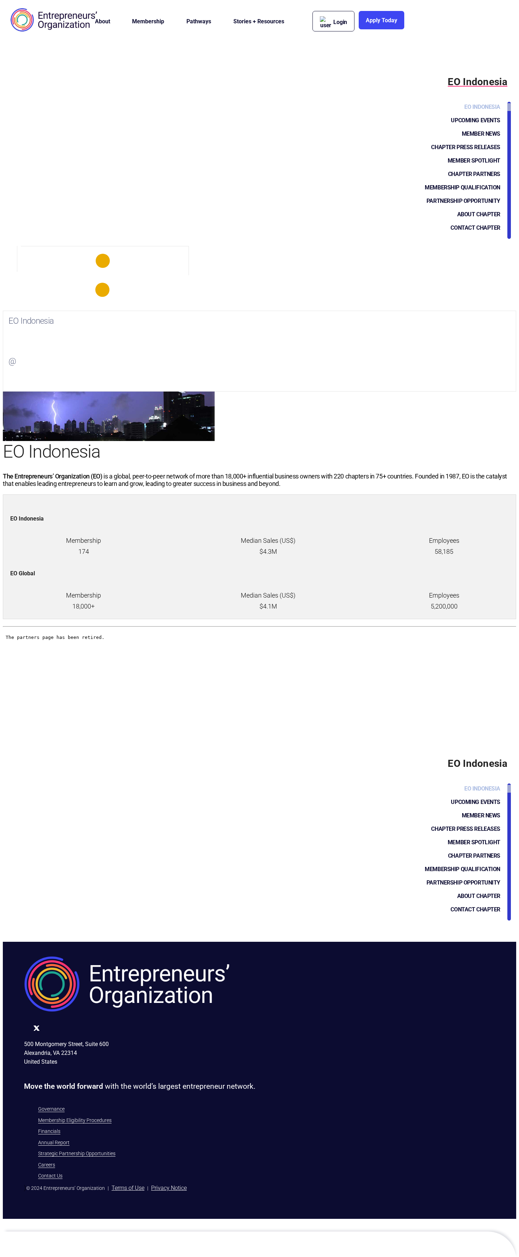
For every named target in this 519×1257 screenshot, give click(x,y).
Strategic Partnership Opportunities (76, 1153)
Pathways (198, 21)
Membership (148, 21)
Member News (481, 133)
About (102, 21)
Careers (46, 1165)
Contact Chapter (475, 227)
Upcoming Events (475, 120)
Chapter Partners (474, 174)
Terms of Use (128, 1188)
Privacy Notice (169, 1188)
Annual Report (54, 1142)
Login (340, 22)
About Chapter (478, 214)
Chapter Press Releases (465, 147)
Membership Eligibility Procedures (75, 1120)
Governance (51, 1109)
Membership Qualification (462, 187)
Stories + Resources (258, 21)
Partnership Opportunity (463, 201)
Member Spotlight (474, 160)
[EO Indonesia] (103, 261)
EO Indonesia (482, 107)
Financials (49, 1131)
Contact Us (50, 1176)
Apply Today (381, 20)
